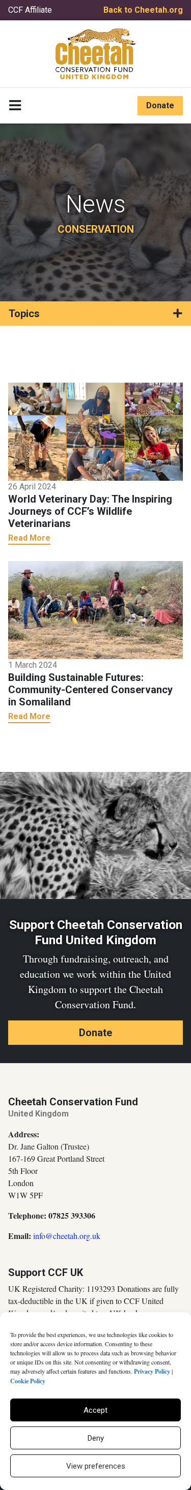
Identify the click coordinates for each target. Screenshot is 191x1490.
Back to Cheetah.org (143, 10)
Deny (96, 1438)
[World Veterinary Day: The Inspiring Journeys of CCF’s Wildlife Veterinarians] (95, 431)
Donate (160, 105)
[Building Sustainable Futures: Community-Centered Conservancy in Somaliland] (95, 609)
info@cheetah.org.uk (66, 1235)
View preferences (95, 1466)
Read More (29, 538)
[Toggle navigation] (15, 105)
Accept (95, 1410)
